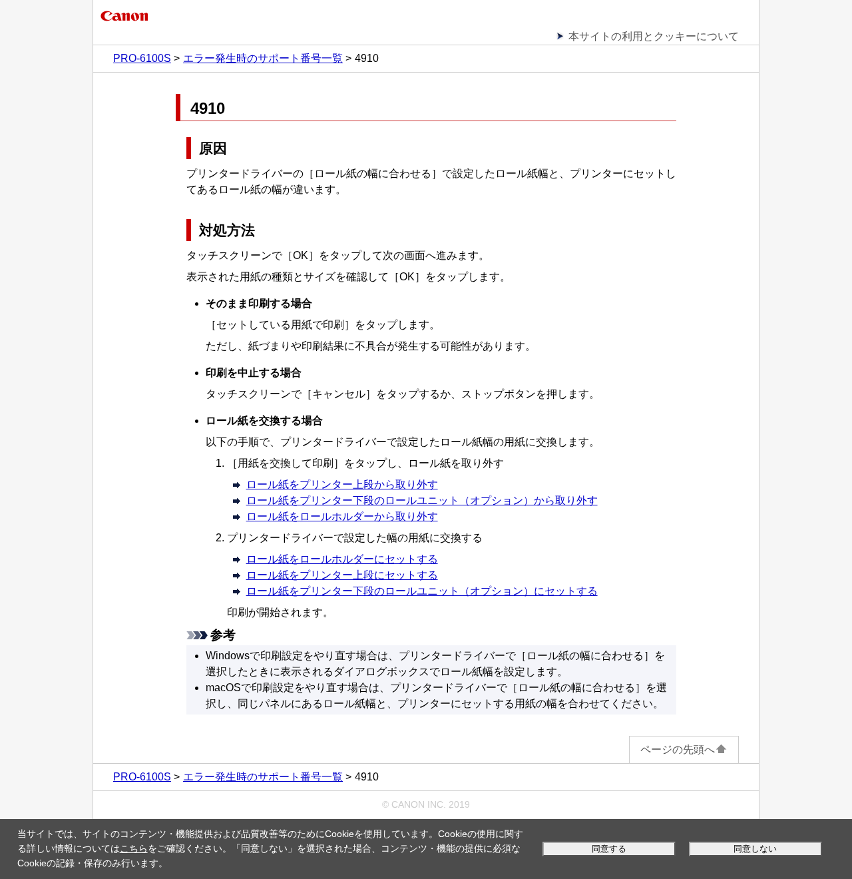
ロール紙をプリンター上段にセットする (342, 575)
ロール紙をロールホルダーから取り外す (342, 516)
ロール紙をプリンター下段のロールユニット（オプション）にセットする (422, 591)
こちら (134, 848)
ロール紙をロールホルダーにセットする (342, 559)
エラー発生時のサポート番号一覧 (263, 58)
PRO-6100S (142, 58)
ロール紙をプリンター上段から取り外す (342, 484)
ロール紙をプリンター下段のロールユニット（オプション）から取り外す (422, 500)
